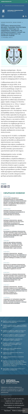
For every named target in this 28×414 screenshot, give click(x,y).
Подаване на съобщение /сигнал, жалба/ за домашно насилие (13, 353)
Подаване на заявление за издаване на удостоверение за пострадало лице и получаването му (12, 344)
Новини (3, 24)
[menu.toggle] (3, 16)
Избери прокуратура (6, 1)
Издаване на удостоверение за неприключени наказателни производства (14, 321)
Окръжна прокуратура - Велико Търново (11, 22)
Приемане (7, 410)
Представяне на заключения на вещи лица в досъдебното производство (13, 369)
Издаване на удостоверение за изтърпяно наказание (13, 357)
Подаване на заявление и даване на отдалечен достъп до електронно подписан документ (14, 335)
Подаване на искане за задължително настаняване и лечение (12, 349)
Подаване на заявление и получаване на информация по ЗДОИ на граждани (12, 339)
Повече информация (18, 410)
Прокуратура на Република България (14, 5)
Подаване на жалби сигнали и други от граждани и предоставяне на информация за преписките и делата (15, 326)
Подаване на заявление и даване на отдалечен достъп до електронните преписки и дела (14, 331)
